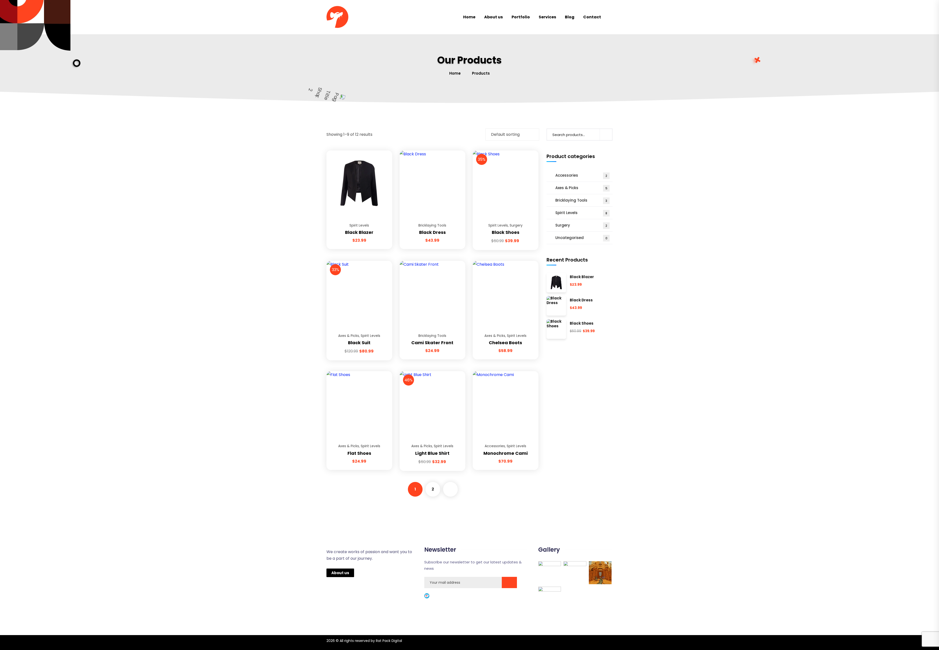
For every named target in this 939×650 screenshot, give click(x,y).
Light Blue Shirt (432, 453)
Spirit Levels (359, 225)
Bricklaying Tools (432, 225)
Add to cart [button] (382, 150)
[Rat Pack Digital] (341, 17)
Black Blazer (359, 232)
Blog (569, 17)
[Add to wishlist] (382, 163)
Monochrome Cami (505, 453)
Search (606, 134)
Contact (592, 17)
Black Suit (359, 343)
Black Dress (432, 232)
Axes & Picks (348, 335)
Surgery (516, 225)
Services (547, 17)
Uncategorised (581, 237)
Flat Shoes (359, 453)
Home (469, 17)
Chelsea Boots (505, 343)
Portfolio (521, 17)
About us (493, 17)
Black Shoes (505, 232)
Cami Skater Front (432, 343)
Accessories (495, 446)
